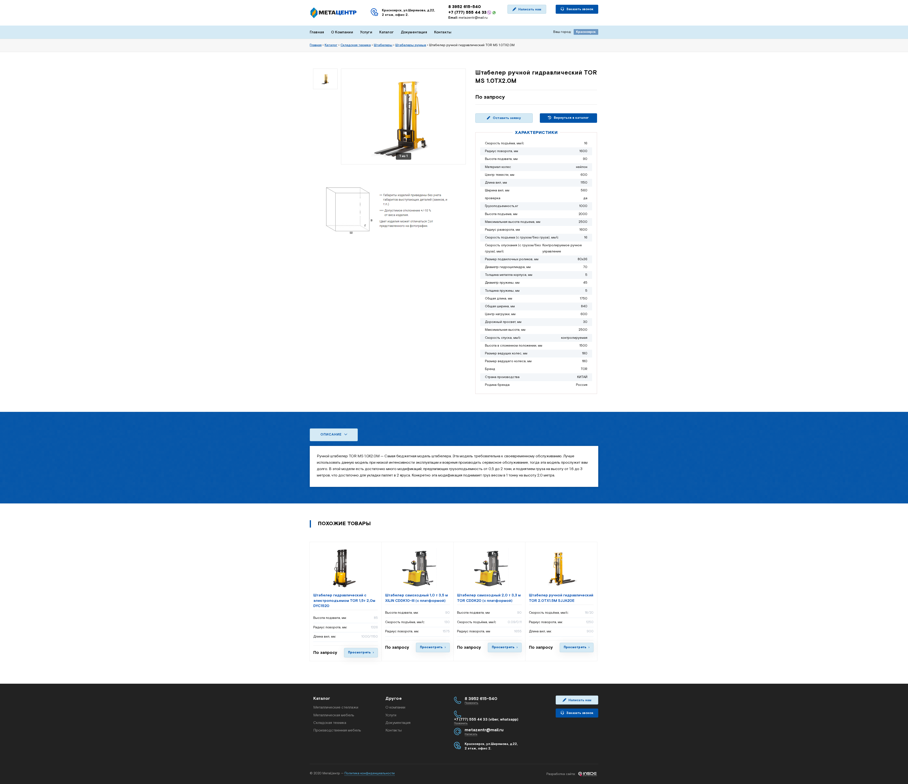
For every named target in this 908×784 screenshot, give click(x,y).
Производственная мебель (337, 730)
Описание (331, 434)
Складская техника (329, 722)
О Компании (342, 32)
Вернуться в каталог (571, 118)
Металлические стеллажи (335, 707)
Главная (317, 32)
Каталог (386, 32)
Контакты (442, 32)
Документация (414, 32)
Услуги (366, 32)
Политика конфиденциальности (370, 773)
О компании (395, 707)
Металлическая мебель (333, 715)
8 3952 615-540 (464, 6)
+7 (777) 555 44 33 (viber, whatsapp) (486, 719)
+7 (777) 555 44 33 (467, 12)
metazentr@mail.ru (468, 18)
